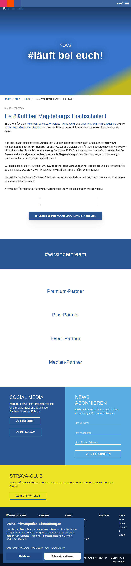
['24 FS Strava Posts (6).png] (40, 198)
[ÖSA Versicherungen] (62, 299)
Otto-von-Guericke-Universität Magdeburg (51, 123)
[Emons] (38, 346)
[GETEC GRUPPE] (50, 323)
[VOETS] (77, 299)
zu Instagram (25, 432)
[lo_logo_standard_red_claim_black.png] (109, 346)
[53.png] (97, 198)
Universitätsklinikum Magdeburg (98, 123)
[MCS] (62, 346)
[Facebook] (17, 3)
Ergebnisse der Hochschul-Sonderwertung (65, 215)
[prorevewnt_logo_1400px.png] (81, 323)
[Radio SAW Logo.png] (65, 370)
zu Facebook (25, 420)
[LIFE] (14, 346)
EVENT (69, 515)
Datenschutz (118, 558)
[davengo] (77, 346)
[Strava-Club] (10, 3)
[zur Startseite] (20, 21)
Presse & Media (122, 531)
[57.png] (40, 204)
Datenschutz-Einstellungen (93, 558)
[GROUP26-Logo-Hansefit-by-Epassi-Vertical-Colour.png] (117, 346)
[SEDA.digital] (22, 346)
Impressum (119, 561)
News (121, 519)
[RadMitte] (46, 346)
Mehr (122, 515)
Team (122, 523)
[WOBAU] (58, 323)
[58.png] (97, 204)
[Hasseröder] (73, 323)
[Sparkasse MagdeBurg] (69, 299)
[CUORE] (30, 346)
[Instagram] (3, 3)
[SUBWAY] (65, 323)
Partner (104, 515)
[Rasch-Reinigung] (85, 346)
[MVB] (69, 346)
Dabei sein (43, 515)
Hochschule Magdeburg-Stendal (23, 127)
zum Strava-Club (28, 495)
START (8, 99)
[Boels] (93, 346)
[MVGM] (54, 346)
